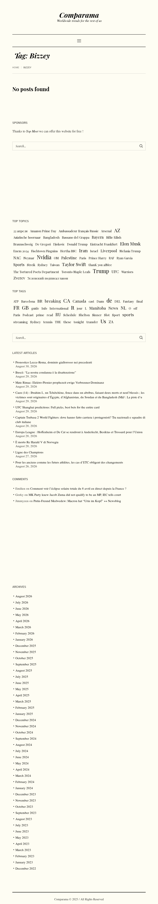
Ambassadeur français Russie (79, 231)
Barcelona (28, 301)
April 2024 (22, 769)
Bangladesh (51, 237)
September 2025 (25, 664)
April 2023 (22, 844)
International (59, 308)
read (50, 315)
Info (44, 308)
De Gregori (43, 244)
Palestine (69, 257)
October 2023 (24, 806)
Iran (83, 250)
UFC (115, 271)
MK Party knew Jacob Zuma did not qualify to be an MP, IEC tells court (75, 495)
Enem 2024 (21, 251)
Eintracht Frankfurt (103, 244)
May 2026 (22, 615)
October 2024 (24, 732)
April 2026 (22, 621)
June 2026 (22, 608)
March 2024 (23, 775)
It (72, 307)
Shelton (84, 315)
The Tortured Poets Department (36, 272)
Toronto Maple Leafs (76, 272)
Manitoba (97, 308)
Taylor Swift (74, 264)
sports (128, 314)
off (135, 308)
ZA (111, 321)
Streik (31, 265)
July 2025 (21, 676)
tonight (79, 322)
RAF (111, 258)
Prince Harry (97, 258)
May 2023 (22, 837)
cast (91, 301)
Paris (82, 258)
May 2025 (22, 689)
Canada (79, 301)
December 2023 (25, 794)
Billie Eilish (113, 237)
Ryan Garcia (124, 258)
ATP (16, 301)
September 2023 (25, 813)
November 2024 (25, 726)
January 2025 (24, 714)
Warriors (127, 272)
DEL (118, 301)
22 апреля (20, 231)
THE (58, 322)
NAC (17, 257)
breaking (53, 301)
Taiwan (54, 265)
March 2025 (23, 701)
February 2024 (24, 782)
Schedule (69, 315)
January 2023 (24, 862)
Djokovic (59, 244)
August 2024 (23, 745)
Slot (107, 315)
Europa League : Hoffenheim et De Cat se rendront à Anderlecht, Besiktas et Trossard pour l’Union (79, 432)
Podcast (28, 315)
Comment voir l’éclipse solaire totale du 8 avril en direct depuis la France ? (78, 488)
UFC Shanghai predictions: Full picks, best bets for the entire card (57, 407)
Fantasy (128, 301)
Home (15, 67)
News (113, 308)
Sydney (43, 265)
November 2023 (25, 800)
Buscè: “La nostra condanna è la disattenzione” (45, 372)
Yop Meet (32, 131)
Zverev (19, 278)
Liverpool (109, 250)
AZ (117, 230)
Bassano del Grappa (75, 237)
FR (16, 307)
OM (56, 258)
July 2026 (21, 602)
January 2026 (24, 639)
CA (66, 300)
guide (35, 308)
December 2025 (25, 646)
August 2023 (23, 819)
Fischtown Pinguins (44, 251)
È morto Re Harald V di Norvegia (36, 442)
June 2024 (22, 757)
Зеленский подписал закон (48, 278)
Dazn (100, 301)
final (139, 301)
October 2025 (24, 658)
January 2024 (24, 788)
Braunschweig (23, 244)
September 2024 (25, 738)
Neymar (28, 258)
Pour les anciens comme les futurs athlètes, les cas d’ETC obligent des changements (69, 462)
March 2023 (23, 850)
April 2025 (22, 695)
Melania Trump (130, 251)
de (109, 300)
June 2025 (22, 683)
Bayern (98, 237)
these (67, 322)
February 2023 (24, 856)
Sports (18, 264)
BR (39, 301)
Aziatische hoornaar (27, 237)
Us (103, 321)
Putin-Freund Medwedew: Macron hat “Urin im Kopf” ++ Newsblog (77, 501)
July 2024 (21, 751)
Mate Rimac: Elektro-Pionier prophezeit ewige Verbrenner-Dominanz (59, 382)
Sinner (97, 315)
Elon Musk (130, 243)
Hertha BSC (68, 251)
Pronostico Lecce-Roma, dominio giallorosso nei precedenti (53, 362)
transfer (92, 322)
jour (79, 308)
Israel (94, 251)
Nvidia (44, 257)
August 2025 (23, 670)
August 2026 (23, 596)
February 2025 (24, 707)
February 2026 (24, 633)
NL (123, 308)
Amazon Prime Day (43, 231)
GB (25, 307)
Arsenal (106, 231)
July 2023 (21, 825)
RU (58, 314)
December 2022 (25, 868)
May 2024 (22, 763)
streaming (20, 322)
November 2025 (25, 652)
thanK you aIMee (100, 265)
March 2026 (23, 627)
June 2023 (22, 831)
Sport (116, 315)
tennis (47, 322)
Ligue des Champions (29, 452)
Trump (101, 271)
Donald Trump (77, 244)
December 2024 (25, 720)
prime (40, 315)
